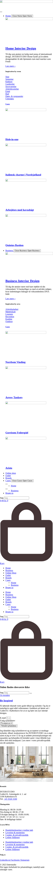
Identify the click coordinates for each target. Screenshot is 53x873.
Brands (8, 578)
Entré (7, 91)
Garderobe (10, 84)
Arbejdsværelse (12, 89)
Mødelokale (10, 312)
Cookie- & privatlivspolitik (16, 835)
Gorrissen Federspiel (16, 432)
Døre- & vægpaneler (14, 96)
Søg (1, 498)
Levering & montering (15, 832)
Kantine (8, 319)
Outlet (8, 575)
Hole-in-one (11, 139)
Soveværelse (10, 86)
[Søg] (31, 693)
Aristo (8, 468)
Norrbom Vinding (15, 362)
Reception (9, 316)
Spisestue (9, 79)
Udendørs (9, 99)
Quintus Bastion (14, 245)
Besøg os (9, 587)
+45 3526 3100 (10, 799)
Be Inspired (6, 700)
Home (8, 568)
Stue (7, 77)
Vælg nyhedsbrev (7, 720)
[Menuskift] (1, 11)
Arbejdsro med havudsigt (19, 209)
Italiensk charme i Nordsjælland (23, 174)
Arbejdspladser (11, 309)
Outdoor (9, 321)
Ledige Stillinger (12, 837)
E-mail (3, 718)
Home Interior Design (20, 48)
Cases (7, 104)
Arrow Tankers (13, 397)
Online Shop (10, 573)
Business (9, 570)
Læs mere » (10, 66)
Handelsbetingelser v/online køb (19, 830)
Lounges (9, 314)
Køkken (8, 81)
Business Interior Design (22, 281)
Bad (7, 94)
